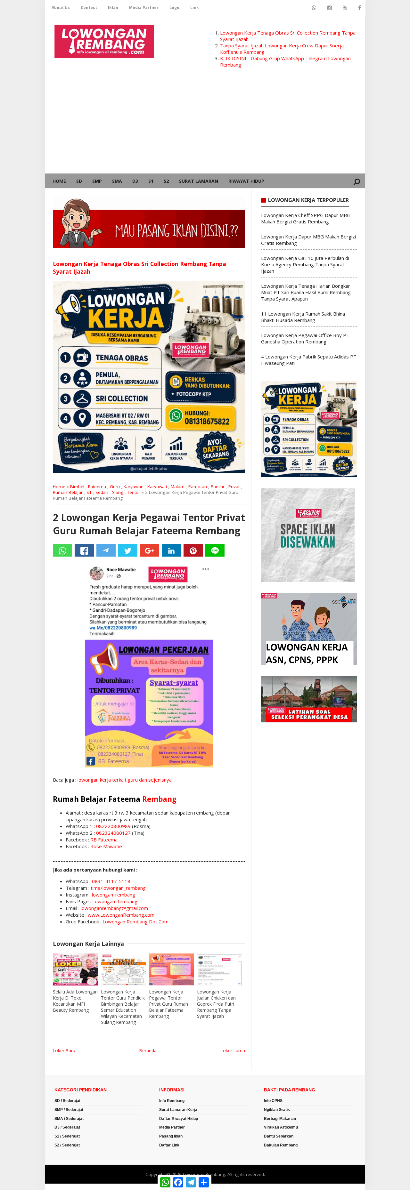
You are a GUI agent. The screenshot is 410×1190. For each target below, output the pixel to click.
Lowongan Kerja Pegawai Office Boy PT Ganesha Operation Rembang (305, 338)
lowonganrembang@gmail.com (114, 908)
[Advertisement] (205, 125)
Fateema (97, 486)
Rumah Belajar (68, 492)
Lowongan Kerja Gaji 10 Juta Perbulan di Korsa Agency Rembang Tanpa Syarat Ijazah (305, 264)
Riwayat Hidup (246, 181)
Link (194, 7)
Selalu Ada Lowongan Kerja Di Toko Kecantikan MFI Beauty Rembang (75, 1001)
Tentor (133, 492)
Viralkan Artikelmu (281, 1127)
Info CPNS (273, 1100)
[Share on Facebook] (84, 550)
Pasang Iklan (171, 1136)
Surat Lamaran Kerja (178, 1109)
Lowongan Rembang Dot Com (135, 921)
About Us (61, 7)
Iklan (113, 7)
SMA (117, 181)
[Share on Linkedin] (171, 550)
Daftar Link (169, 1145)
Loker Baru (64, 1050)
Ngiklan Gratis (277, 1109)
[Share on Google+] (149, 550)
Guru (115, 486)
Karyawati (157, 486)
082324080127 (113, 833)
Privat (234, 486)
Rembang (159, 799)
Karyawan (134, 486)
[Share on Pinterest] (193, 550)
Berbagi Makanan (280, 1118)
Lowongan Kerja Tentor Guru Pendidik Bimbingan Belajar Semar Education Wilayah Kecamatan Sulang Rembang (123, 1007)
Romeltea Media (63, 1187)
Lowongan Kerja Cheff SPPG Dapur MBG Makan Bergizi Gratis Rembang (305, 218)
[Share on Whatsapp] (62, 550)
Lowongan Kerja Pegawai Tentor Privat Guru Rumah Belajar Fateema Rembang (168, 1004)
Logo (174, 7)
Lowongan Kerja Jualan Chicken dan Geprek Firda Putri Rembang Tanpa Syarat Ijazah (216, 1004)
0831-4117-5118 (111, 881)
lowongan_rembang (113, 894)
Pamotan (197, 486)
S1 (150, 181)
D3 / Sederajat (67, 1127)
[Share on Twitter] (127, 550)
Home (59, 181)
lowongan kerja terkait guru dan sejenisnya (125, 779)
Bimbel (77, 486)
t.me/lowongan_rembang (118, 888)
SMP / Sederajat (68, 1109)
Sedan (101, 492)
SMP (97, 181)
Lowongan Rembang (114, 901)
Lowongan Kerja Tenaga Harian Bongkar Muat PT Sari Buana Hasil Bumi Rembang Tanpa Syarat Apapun (306, 292)
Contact (89, 7)
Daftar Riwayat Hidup (178, 1118)
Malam (177, 486)
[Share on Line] (215, 550)
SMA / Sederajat (69, 1118)
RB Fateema (104, 839)
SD (79, 181)
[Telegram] (106, 550)
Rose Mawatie (106, 846)
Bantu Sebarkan (278, 1136)
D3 (135, 181)
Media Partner (144, 7)
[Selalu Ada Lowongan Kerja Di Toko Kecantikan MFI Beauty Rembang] (75, 969)
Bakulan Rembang (281, 1145)
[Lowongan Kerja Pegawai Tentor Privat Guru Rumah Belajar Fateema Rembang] (171, 969)
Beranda (148, 1050)
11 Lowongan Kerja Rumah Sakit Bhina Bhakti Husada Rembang (303, 316)
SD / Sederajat (67, 1100)
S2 (166, 181)
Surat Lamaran (198, 181)
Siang (117, 492)
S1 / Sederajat (67, 1136)
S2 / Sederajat (67, 1145)
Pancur (218, 486)
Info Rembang (171, 1100)
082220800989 (113, 826)
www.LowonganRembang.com (121, 915)
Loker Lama (233, 1050)
